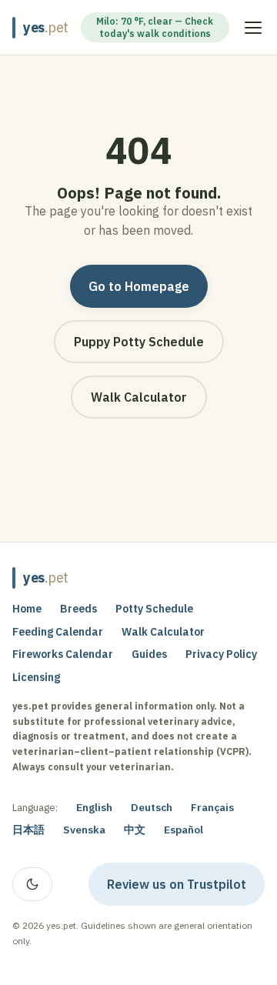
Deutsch (151, 807)
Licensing (36, 677)
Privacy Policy (221, 654)
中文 (134, 829)
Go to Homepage (138, 286)
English (94, 807)
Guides (149, 654)
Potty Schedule (154, 609)
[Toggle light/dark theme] (32, 884)
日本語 (28, 829)
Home (27, 609)
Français (212, 807)
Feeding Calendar (57, 632)
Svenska (84, 829)
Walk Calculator (139, 397)
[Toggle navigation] (253, 27)
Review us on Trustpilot (186, 887)
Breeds (78, 609)
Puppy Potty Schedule (139, 341)
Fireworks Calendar (62, 654)
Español (183, 829)
